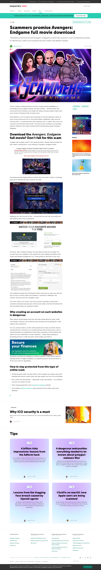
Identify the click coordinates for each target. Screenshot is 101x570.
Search (89, 22)
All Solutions (13, 545)
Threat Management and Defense (81, 543)
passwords (85, 106)
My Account (87, 6)
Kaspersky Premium (14, 543)
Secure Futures (48, 11)
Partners (21, 561)
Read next (13, 407)
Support (34, 11)
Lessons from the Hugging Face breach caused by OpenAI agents (29, 495)
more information (57, 567)
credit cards (76, 106)
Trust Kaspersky (45, 561)
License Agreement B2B (65, 557)
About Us (17, 561)
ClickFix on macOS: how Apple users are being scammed (71, 495)
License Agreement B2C (55, 557)
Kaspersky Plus (13, 540)
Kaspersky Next (55, 538)
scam (12, 22)
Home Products (33, 1)
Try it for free (81, 16)
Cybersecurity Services (78, 540)
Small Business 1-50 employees (47, 1)
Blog (40, 11)
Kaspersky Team (17, 46)
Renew (20, 11)
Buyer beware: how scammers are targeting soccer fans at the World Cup (81, 155)
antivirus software (26, 388)
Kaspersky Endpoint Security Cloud (39, 540)
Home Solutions (14, 534)
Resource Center (30, 561)
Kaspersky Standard (14, 538)
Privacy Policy (36, 557)
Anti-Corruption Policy (44, 557)
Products (12, 11)
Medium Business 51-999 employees (66, 1)
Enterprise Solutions (78, 534)
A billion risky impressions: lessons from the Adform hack (29, 451)
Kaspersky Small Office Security (38, 538)
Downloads (27, 11)
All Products (34, 543)
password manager (39, 385)
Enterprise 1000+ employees (84, 1)
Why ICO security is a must (30, 412)
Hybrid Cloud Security (78, 548)
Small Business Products (37, 534)
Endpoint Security (77, 545)
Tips (30, 442)
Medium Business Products (59, 534)
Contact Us (12, 561)
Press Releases (37, 561)
